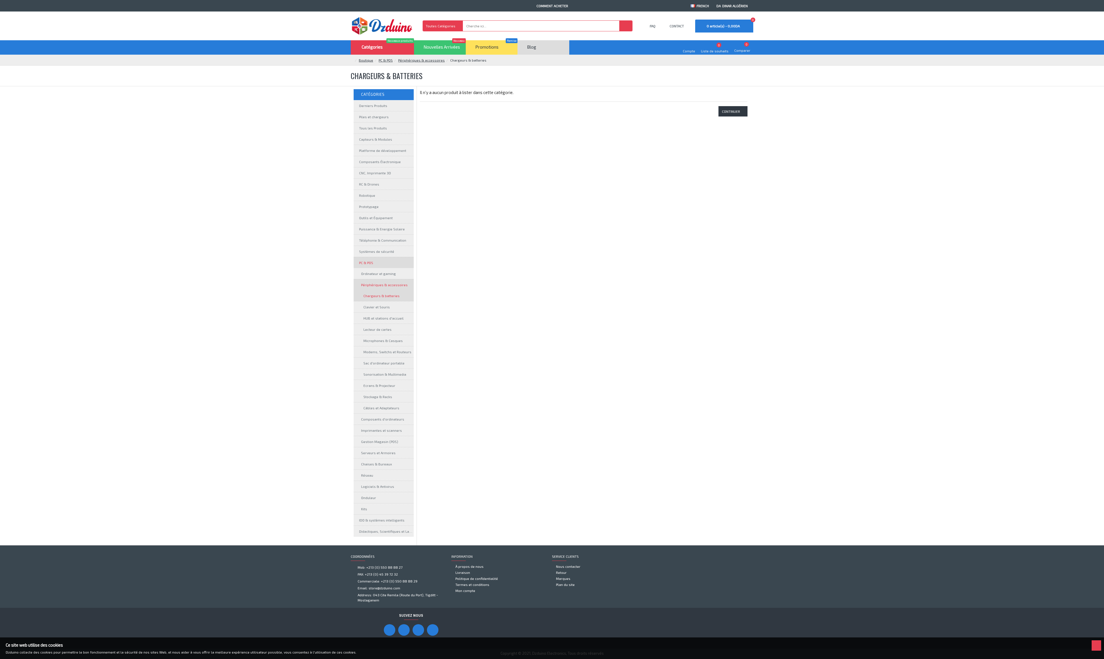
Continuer (731, 111)
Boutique (366, 60)
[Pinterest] (418, 630)
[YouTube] (404, 630)
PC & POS (386, 60)
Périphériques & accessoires (421, 60)
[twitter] (432, 630)
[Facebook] (389, 630)
